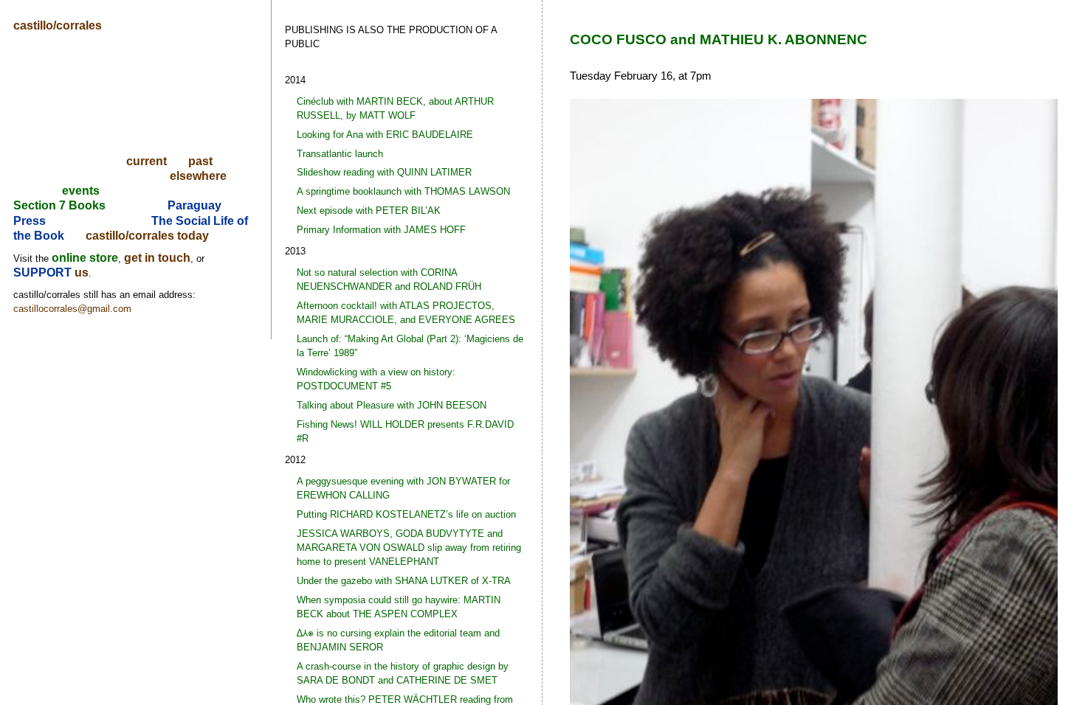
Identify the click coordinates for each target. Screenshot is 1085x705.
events (81, 190)
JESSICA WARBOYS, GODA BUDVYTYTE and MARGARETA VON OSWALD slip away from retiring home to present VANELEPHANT (409, 547)
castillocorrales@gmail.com (72, 308)
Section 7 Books (59, 205)
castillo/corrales (57, 25)
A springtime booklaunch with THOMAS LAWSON (403, 191)
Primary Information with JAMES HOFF (381, 229)
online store (85, 257)
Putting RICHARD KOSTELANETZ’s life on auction (406, 514)
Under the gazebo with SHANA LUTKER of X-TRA (404, 580)
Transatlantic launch (340, 153)
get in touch (157, 257)
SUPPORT (44, 272)
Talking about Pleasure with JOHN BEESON (391, 405)
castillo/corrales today (147, 235)
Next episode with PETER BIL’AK (369, 210)
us (82, 272)
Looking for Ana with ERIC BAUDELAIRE (385, 134)
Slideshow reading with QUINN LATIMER (384, 172)
